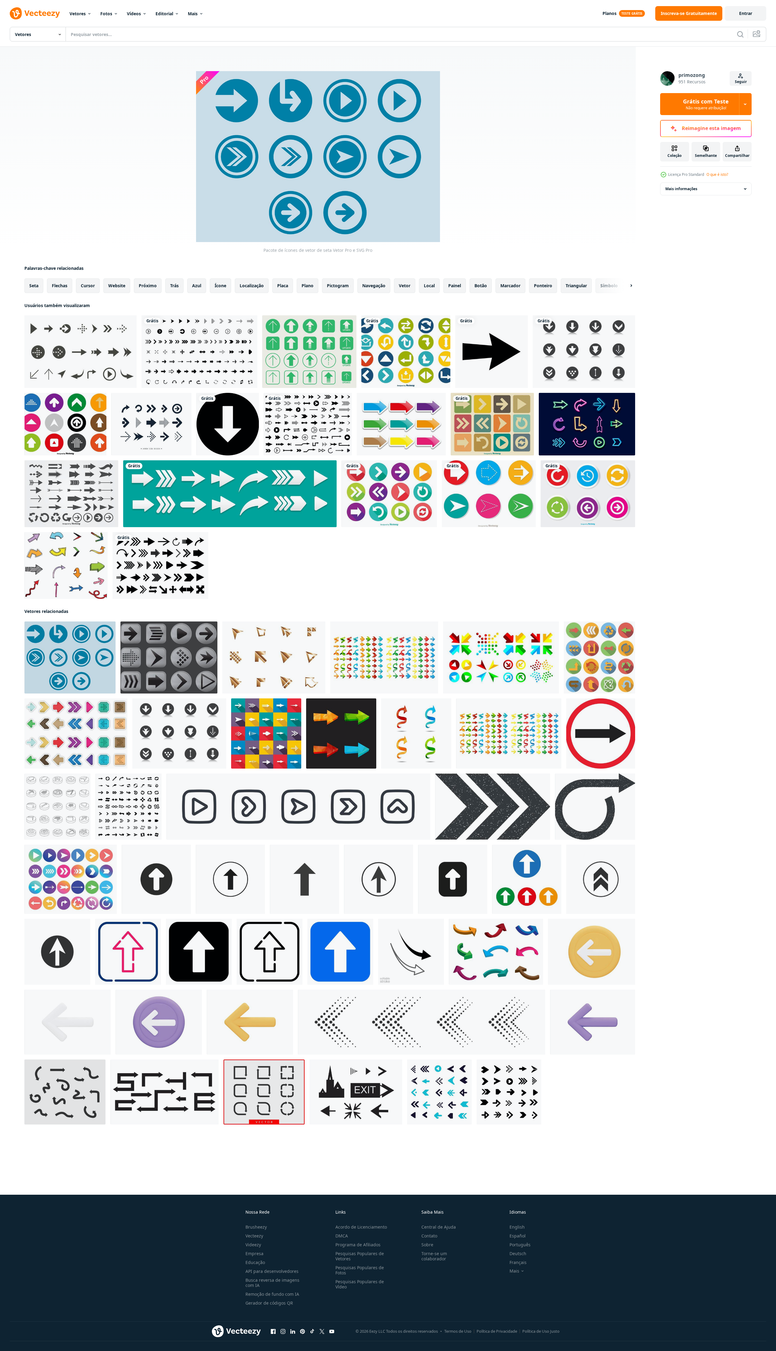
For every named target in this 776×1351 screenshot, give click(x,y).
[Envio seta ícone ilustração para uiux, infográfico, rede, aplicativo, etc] (128, 952)
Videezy (253, 1245)
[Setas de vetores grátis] (66, 565)
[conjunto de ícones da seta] (266, 733)
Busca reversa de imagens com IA (272, 1282)
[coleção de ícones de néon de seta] (587, 424)
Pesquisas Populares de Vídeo (359, 1284)
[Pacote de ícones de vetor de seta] (70, 657)
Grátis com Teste (706, 104)
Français (518, 1262)
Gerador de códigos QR (269, 1303)
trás (174, 285)
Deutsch (518, 1253)
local (429, 285)
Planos (610, 13)
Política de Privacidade (497, 1331)
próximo (148, 285)
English (517, 1227)
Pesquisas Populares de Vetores (359, 1256)
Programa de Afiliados (358, 1245)
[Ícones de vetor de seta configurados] (489, 493)
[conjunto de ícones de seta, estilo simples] (599, 657)
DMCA (341, 1236)
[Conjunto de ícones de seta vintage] (492, 424)
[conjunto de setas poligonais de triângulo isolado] (384, 657)
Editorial (164, 13)
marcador (510, 285)
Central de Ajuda (438, 1227)
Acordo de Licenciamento (361, 1227)
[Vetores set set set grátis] (401, 424)
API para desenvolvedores (272, 1271)
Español (518, 1236)
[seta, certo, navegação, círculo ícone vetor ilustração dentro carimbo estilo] (492, 806)
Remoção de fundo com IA (272, 1294)
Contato (429, 1236)
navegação (373, 285)
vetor (404, 285)
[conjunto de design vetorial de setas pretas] (160, 565)
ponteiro (543, 285)
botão (480, 285)
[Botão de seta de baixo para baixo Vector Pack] (584, 351)
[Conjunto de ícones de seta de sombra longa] (389, 493)
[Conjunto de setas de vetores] (71, 493)
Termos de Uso (457, 1331)
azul (196, 285)
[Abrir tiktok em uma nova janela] (312, 1331)
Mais (193, 13)
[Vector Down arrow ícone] (227, 424)
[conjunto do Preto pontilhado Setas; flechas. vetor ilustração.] (421, 1022)
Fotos (106, 13)
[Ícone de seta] (491, 351)
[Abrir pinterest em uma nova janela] (302, 1331)
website (116, 285)
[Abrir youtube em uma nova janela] (331, 1331)
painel (454, 285)
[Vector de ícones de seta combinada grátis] (501, 657)
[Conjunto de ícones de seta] (405, 351)
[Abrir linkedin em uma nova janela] (292, 1331)
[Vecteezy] (35, 13)
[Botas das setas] (168, 657)
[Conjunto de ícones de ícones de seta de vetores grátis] (80, 351)
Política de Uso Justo (541, 1331)
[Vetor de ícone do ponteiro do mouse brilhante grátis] (273, 657)
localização (252, 285)
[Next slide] (626, 285)
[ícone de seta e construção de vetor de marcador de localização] (164, 1092)
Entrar (745, 13)
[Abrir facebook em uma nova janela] (273, 1331)
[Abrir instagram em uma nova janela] (283, 1331)
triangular (576, 285)
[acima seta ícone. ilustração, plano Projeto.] (156, 879)
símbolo (609, 285)
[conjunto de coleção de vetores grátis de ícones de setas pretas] (199, 351)
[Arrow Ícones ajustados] (65, 424)
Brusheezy (256, 1227)
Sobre (427, 1245)
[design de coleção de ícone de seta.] (151, 424)
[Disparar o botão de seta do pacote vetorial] (179, 733)
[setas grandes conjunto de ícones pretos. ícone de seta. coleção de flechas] (308, 424)
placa (282, 285)
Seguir (741, 81)
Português (520, 1245)
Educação (255, 1262)
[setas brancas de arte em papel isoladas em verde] (230, 493)
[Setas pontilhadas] (75, 733)
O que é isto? (717, 174)
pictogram (338, 285)
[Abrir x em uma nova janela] (322, 1331)
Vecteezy (254, 1236)
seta (33, 285)
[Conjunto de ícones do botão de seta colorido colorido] (588, 493)
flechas (59, 285)
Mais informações (681, 188)
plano (307, 285)
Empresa (254, 1253)
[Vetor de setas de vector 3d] (496, 952)
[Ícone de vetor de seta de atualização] (309, 351)
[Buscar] (740, 34)
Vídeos (134, 13)
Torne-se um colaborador (434, 1256)
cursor (88, 285)
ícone (220, 285)
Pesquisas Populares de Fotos (359, 1270)
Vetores (78, 13)
